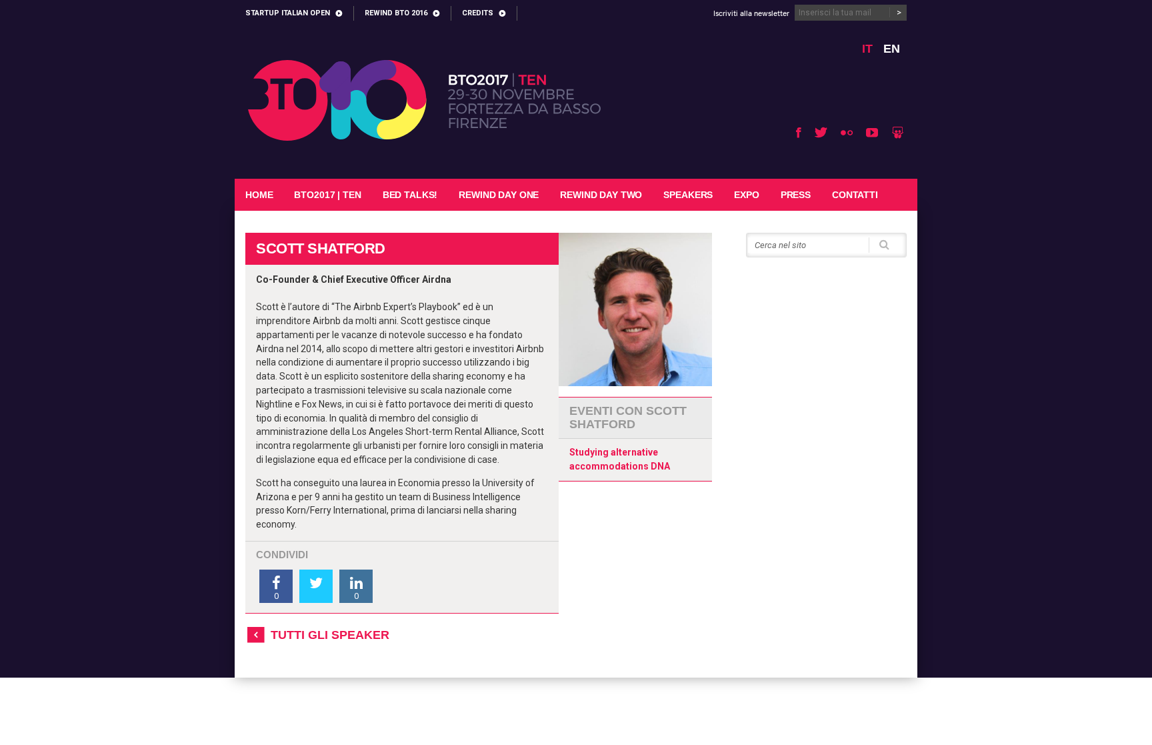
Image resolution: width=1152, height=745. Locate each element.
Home (259, 194)
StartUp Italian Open (287, 13)
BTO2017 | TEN (327, 194)
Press (796, 194)
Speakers (688, 194)
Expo (746, 194)
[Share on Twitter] (316, 586)
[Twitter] (821, 132)
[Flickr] (847, 132)
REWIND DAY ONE (499, 194)
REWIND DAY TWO (601, 194)
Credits (477, 13)
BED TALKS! (410, 194)
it (867, 48)
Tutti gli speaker (330, 635)
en (891, 48)
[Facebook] (798, 132)
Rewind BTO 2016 (396, 13)
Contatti (855, 194)
